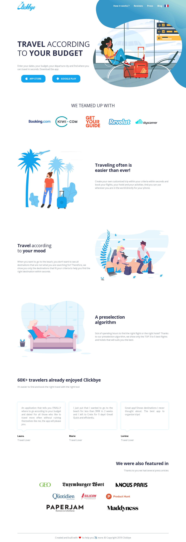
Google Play (68, 78)
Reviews (138, 5)
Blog (159, 5)
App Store (35, 78)
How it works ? (121, 5)
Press (150, 5)
